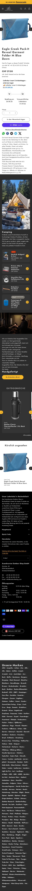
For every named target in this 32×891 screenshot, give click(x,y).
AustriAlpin (18, 674)
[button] (3, 9)
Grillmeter (10, 738)
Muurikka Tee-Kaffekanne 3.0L (17, 278)
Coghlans (19, 698)
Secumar (13, 832)
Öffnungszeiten (8, 583)
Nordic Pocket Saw (22, 786)
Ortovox (23, 798)
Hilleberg (5, 750)
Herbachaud (6, 747)
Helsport (17, 744)
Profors (10, 817)
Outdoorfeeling (21, 801)
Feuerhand (6, 720)
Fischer (4, 723)
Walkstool (5, 871)
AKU (3, 668)
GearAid (20, 732)
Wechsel (5, 874)
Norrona (12, 789)
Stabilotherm (6, 841)
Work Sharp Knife (17, 883)
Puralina (23, 817)
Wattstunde (20, 871)
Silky (27, 832)
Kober (4, 768)
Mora (13, 780)
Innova (4, 759)
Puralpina (5, 820)
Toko (18, 859)
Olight (21, 792)
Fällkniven (13, 729)
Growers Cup (6, 741)
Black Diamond (15, 680)
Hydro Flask (14, 756)
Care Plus (5, 695)
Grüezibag (16, 741)
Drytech (5, 710)
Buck (4, 689)
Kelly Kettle (6, 765)
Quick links (6, 534)
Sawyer (4, 829)
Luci (13, 771)
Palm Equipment (7, 808)
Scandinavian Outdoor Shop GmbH (15, 563)
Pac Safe (12, 804)
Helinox (5, 744)
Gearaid (27, 732)
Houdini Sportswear (9, 753)
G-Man (20, 729)
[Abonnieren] (28, 558)
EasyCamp (5, 713)
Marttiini (26, 774)
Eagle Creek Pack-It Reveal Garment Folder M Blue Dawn (15, 482)
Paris (4, 811)
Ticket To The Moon (8, 859)
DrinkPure (22, 707)
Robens (4, 823)
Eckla (21, 713)
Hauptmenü (6, 529)
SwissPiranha (6, 850)
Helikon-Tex (25, 741)
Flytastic (24, 726)
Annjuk (20, 671)
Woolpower (6, 883)
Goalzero (13, 735)
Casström (20, 695)
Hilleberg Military (16, 750)
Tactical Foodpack (8, 853)
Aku (21, 668)
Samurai (10, 826)
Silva (4, 835)
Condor (23, 701)
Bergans (24, 677)
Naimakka (5, 783)
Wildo (4, 877)
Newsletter (6, 539)
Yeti (26, 883)
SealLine (22, 829)
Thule (24, 856)
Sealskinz (5, 832)
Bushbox (10, 689)
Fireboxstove (22, 720)
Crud (24, 704)
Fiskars (10, 723)
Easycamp (13, 713)
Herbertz (15, 747)
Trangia (23, 859)
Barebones (16, 677)
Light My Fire (6, 771)
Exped (16, 716)
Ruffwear (25, 823)
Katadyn (20, 762)
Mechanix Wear (14, 777)
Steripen (21, 841)
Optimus (18, 795)
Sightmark (20, 832)
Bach (4, 677)
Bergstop (5, 680)
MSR (15, 774)
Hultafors (20, 753)
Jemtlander (18, 759)
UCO (10, 865)
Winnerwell (22, 880)
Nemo (19, 783)
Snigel (24, 835)
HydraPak (5, 756)
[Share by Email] (11, 134)
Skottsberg (10, 835)
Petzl (12, 814)
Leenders (26, 768)
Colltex (11, 701)
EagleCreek (18, 710)
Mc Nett (5, 777)
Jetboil (4, 762)
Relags (16, 820)
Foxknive (5, 729)
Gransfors (20, 735)
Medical (23, 777)
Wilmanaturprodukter (9, 880)
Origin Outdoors (7, 798)
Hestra (21, 747)
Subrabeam (24, 844)
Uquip (4, 868)
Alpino (8, 671)
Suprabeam (6, 847)
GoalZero (5, 735)
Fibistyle (14, 720)
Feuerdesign (24, 716)
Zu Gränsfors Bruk (13, 377)
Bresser (5, 686)
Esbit (4, 716)
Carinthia (13, 695)
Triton (12, 862)
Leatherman (18, 768)
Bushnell (5, 692)
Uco (14, 865)
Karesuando (12, 762)
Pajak (26, 804)
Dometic (15, 707)
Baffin (9, 677)
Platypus (25, 814)
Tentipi (9, 856)
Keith (26, 762)
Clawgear (5, 698)
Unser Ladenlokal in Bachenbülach (15, 496)
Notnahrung (6, 792)
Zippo (4, 887)
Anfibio (14, 671)
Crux (4, 707)
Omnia (27, 792)
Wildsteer (11, 877)
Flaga (12, 726)
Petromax (5, 814)
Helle (11, 744)
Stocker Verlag (13, 844)
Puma (17, 817)
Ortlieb (16, 798)
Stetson (4, 844)
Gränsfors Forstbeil (15, 288)
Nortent (19, 789)
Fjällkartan (18, 723)
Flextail (17, 726)
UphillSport (21, 865)
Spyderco (19, 838)
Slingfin (18, 835)
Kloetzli (25, 765)
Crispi (19, 704)
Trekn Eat (5, 862)
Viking (23, 868)
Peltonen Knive (21, 811)
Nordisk (5, 789)
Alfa (26, 668)
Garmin (4, 732)
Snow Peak (6, 838)
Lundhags (19, 771)
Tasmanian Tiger (20, 853)
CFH (10, 692)
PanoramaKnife (19, 808)
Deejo (9, 707)
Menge (4, 110)
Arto (11, 674)
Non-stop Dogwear (8, 786)
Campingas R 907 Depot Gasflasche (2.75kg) (16, 303)
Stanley (14, 841)
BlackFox (24, 680)
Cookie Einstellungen (8, 635)
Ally (3, 671)
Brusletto (23, 686)
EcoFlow (27, 713)
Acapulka (10, 668)
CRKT (16, 692)
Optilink (11, 795)
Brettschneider (14, 686)
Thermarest (16, 856)
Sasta (16, 826)
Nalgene (13, 783)
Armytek (5, 674)
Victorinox (16, 868)
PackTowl (19, 804)
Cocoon (12, 698)
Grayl (4, 738)
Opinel (4, 795)
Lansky (10, 768)
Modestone (6, 780)
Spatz (13, 838)
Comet (17, 701)
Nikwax (25, 783)
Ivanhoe (11, 759)
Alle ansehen (27, 435)
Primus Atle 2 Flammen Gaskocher (16, 268)
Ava (24, 674)
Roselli (10, 823)
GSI (25, 729)
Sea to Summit (13, 829)
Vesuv (10, 868)
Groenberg (19, 738)
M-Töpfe (5, 774)
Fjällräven (5, 726)
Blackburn (5, 683)
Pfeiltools (18, 814)
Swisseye (15, 850)
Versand (11, 74)
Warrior (13, 871)
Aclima (16, 668)
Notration (15, 792)
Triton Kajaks (19, 862)
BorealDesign (15, 683)
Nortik (25, 789)
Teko (4, 856)
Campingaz (23, 692)
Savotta (21, 826)
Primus (4, 817)
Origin (24, 795)
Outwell (5, 804)
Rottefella (17, 823)
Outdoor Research (8, 801)
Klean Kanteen (16, 765)
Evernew (10, 716)
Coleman (5, 701)
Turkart (4, 865)
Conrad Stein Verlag (9, 704)
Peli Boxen (10, 811)
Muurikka (19, 780)
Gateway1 (12, 732)
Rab (11, 820)
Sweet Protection (17, 847)
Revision (23, 820)
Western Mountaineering (17, 874)
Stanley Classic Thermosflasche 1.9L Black (14, 425)
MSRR (20, 774)
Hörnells (23, 756)
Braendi (24, 683)
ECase (11, 710)
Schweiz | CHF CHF (14, 631)
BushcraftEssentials (20, 689)
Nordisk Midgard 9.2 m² (17, 255)
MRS (10, 774)
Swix (21, 850)
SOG (4, 826)
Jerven (25, 759)
